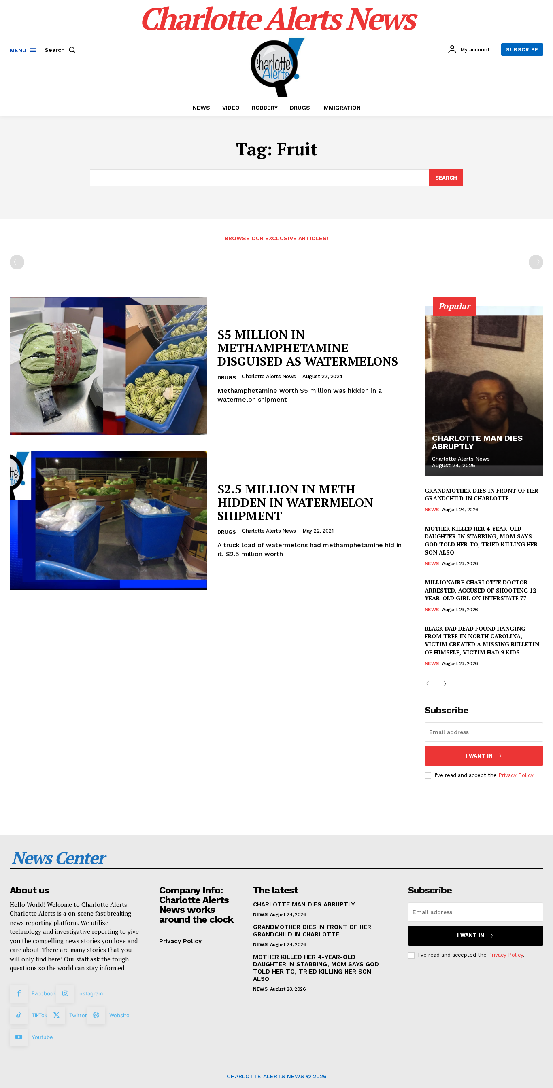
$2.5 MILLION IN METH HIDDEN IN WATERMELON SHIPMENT (295, 502)
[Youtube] (19, 1037)
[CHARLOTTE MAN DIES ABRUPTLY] (484, 391)
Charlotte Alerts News (269, 376)
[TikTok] (19, 1015)
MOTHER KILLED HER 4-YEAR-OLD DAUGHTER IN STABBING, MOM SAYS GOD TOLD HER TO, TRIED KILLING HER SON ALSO (481, 540)
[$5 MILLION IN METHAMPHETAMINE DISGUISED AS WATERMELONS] (108, 366)
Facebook (44, 993)
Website (119, 1015)
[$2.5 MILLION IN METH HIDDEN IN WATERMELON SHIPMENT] (108, 520)
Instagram (90, 993)
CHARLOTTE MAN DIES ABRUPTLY (477, 442)
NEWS (432, 509)
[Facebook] (19, 994)
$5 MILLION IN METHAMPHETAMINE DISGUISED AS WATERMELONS (307, 347)
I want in (479, 756)
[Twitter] (56, 1015)
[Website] (96, 1015)
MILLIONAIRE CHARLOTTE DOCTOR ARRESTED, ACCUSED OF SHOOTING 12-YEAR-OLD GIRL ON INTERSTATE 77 (481, 590)
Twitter (78, 1015)
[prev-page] (17, 262)
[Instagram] (65, 994)
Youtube (42, 1037)
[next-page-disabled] (536, 262)
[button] (62, 49)
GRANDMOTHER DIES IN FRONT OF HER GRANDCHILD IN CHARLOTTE (481, 494)
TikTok (39, 1015)
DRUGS (226, 378)
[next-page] (443, 684)
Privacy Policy (516, 775)
